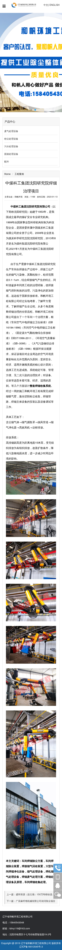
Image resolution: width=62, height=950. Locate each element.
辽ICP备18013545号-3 (31, 946)
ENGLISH (54, 4)
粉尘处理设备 (11, 138)
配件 (6, 161)
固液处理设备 (11, 153)
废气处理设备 (11, 131)
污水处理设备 (11, 146)
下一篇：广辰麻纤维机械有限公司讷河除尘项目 (31, 901)
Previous (6, 62)
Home (7, 174)
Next (56, 62)
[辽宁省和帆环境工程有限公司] (24, 4)
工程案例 (19, 174)
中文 (45, 4)
